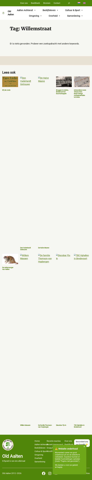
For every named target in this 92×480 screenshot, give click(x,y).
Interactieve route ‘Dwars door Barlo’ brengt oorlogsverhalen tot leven (80, 93)
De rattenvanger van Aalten (7, 268)
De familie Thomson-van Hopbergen (45, 426)
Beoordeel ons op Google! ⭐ (82, 443)
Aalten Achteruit (25, 10)
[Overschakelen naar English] (84, 3)
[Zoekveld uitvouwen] (69, 3)
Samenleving (73, 15)
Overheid (53, 15)
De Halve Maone (43, 248)
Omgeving (34, 15)
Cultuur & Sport (72, 10)
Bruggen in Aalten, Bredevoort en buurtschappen (62, 92)
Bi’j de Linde (6, 90)
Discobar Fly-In (61, 425)
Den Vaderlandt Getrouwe (25, 248)
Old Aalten (12, 456)
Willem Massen (25, 425)
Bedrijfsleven (49, 10)
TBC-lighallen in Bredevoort (79, 426)
